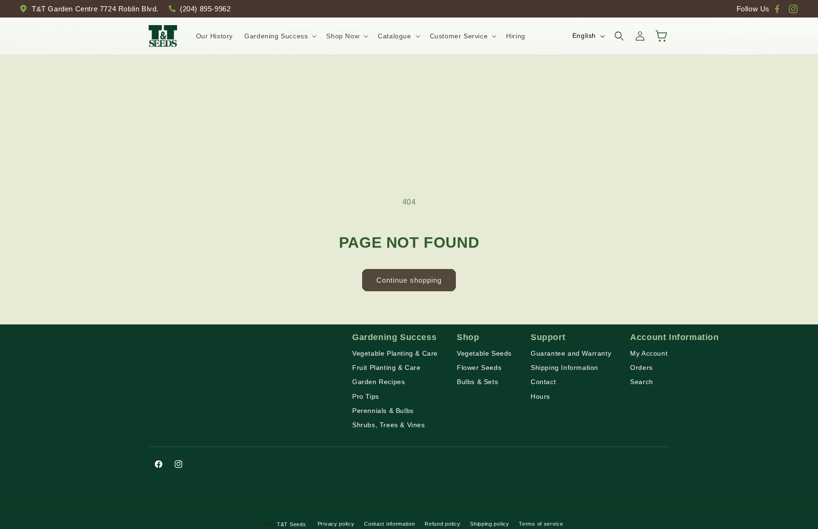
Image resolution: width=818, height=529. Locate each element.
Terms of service (541, 524)
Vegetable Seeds (484, 353)
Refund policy (442, 524)
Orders (641, 367)
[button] (279, 36)
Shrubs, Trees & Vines (388, 425)
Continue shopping (409, 280)
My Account (648, 353)
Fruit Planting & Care (386, 367)
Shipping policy (489, 524)
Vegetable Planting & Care (395, 353)
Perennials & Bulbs (383, 410)
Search (641, 382)
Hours (540, 396)
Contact (543, 382)
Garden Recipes (378, 382)
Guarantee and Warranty (571, 353)
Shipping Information (564, 367)
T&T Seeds (291, 524)
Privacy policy (336, 524)
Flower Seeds (479, 367)
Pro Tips (365, 396)
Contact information (389, 524)
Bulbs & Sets (477, 382)
